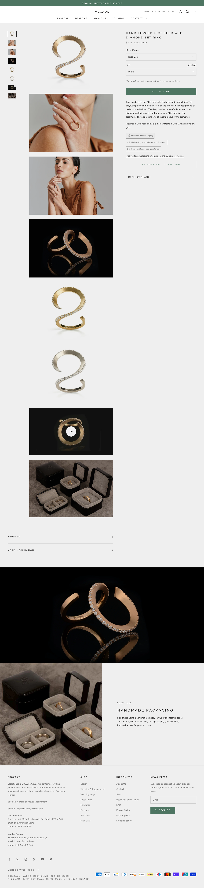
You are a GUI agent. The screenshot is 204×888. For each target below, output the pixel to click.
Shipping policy (123, 820)
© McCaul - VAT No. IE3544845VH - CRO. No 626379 (39, 876)
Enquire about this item (161, 164)
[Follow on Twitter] (17, 859)
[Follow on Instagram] (25, 859)
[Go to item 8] (12, 87)
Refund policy (123, 815)
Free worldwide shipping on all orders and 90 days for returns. (155, 155)
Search (83, 783)
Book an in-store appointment (102, 3)
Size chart (191, 65)
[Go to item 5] (12, 70)
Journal (118, 18)
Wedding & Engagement (92, 789)
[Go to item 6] (12, 79)
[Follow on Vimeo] (50, 859)
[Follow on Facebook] (9, 859)
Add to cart (161, 91)
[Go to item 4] (12, 61)
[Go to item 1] (12, 34)
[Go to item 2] (12, 43)
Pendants (85, 804)
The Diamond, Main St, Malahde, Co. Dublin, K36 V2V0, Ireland (48, 879)
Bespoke (81, 18)
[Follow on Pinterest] (34, 859)
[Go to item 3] (12, 52)
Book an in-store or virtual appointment (27, 801)
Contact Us (139, 18)
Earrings (84, 810)
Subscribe (163, 810)
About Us (100, 18)
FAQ (118, 804)
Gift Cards (85, 815)
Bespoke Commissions (127, 799)
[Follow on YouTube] (42, 859)
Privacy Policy (123, 810)
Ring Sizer (85, 820)
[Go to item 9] (12, 96)
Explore (63, 18)
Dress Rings (86, 799)
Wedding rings (87, 794)
